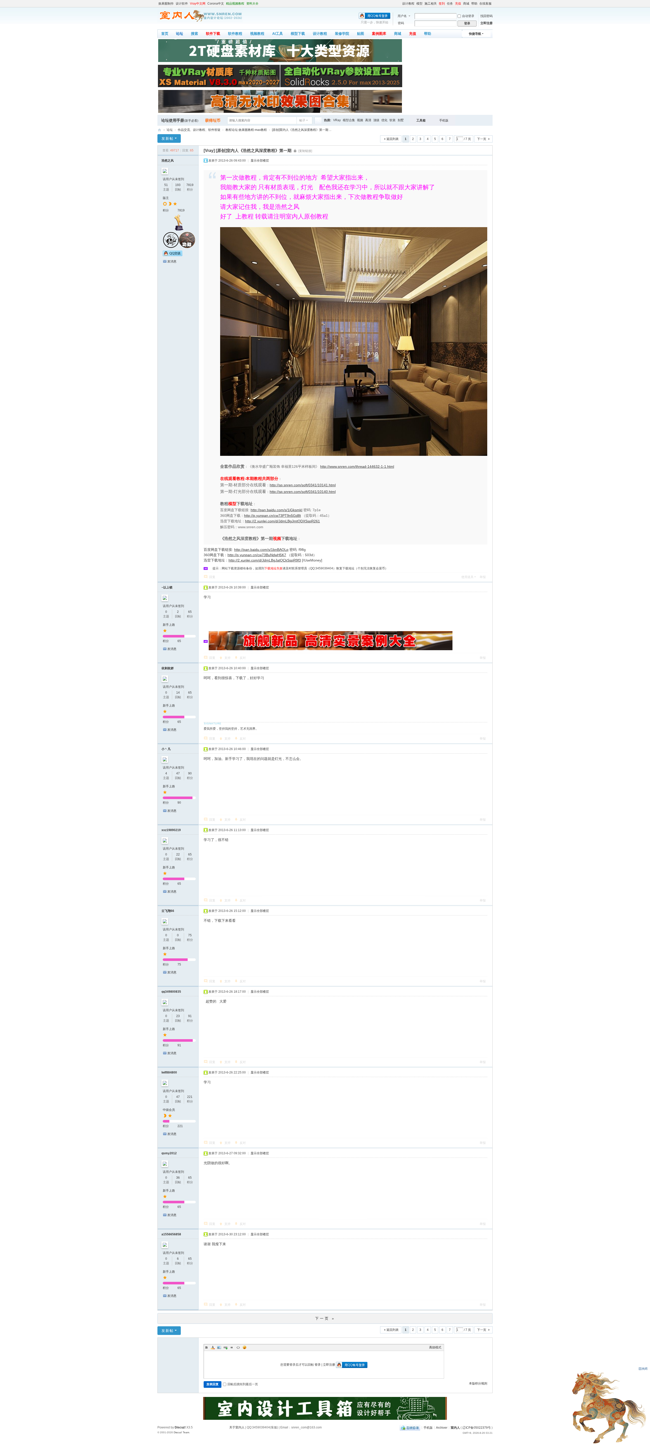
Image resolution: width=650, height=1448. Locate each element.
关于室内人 (237, 1427)
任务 (450, 3)
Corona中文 (215, 3)
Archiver (441, 1427)
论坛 (179, 34)
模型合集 (349, 120)
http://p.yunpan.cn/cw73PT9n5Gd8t (272, 515)
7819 (189, 185)
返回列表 (392, 139)
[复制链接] (305, 151)
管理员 (302, 568)
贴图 (360, 34)
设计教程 (408, 3)
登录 (318, 1364)
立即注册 (486, 23)
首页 (164, 34)
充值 (458, 3)
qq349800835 (171, 991)
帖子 (302, 120)
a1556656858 (171, 1234)
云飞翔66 (167, 911)
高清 (368, 120)
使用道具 (467, 577)
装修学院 (342, 34)
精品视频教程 (235, 3)
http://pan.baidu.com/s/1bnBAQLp (261, 550)
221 (189, 1097)
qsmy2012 (169, 1153)
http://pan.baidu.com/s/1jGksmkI (276, 510)
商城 (466, 3)
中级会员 (169, 1110)
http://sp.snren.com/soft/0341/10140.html (303, 492)
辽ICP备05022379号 (476, 1427)
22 (178, 854)
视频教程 (257, 34)
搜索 (194, 34)
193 (178, 185)
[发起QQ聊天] (172, 255)
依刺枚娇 (167, 668)
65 (190, 612)
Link (225, 1347)
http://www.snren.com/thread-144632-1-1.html (357, 466)
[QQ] (410, 1427)
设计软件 (182, 3)
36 (178, 1177)
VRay (337, 120)
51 (166, 185)
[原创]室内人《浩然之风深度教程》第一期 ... (301, 130)
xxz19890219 (171, 830)
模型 (419, 3)
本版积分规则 (478, 1383)
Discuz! (180, 1427)
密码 (401, 23)
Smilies (244, 1347)
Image (219, 1347)
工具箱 (421, 120)
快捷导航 (475, 34)
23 (178, 1016)
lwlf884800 (169, 1072)
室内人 (159, 130)
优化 (384, 120)
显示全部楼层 (260, 160)
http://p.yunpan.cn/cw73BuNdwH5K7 (257, 555)
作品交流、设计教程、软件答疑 (199, 130)
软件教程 (235, 34)
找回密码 (486, 16)
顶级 (376, 120)
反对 (243, 658)
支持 (227, 658)
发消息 (171, 261)
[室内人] (200, 16)
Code (238, 1347)
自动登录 (468, 16)
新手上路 (169, 625)
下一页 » (325, 1318)
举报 (483, 577)
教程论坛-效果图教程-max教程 (246, 130)
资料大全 (252, 3)
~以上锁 (166, 587)
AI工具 (277, 34)
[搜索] (317, 120)
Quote (231, 1347)
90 (190, 773)
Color (212, 1347)
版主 (166, 198)
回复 (212, 577)
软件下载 (213, 34)
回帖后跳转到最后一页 (243, 1384)
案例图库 (379, 34)
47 (178, 773)
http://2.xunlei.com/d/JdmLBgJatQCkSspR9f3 (265, 560)
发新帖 (167, 138)
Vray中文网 (197, 3)
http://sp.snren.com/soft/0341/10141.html (303, 485)
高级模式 (435, 1347)
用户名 (402, 16)
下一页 (481, 139)
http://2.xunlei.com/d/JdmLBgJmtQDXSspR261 (282, 521)
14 (178, 692)
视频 (360, 120)
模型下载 (298, 34)
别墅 (401, 120)
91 (190, 1016)
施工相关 (431, 3)
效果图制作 (166, 3)
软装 (392, 120)
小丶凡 (166, 749)
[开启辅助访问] (400, 3)
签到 (442, 3)
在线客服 (485, 3)
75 (190, 935)
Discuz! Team (181, 1432)
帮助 (474, 3)
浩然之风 (167, 160)
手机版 (443, 120)
